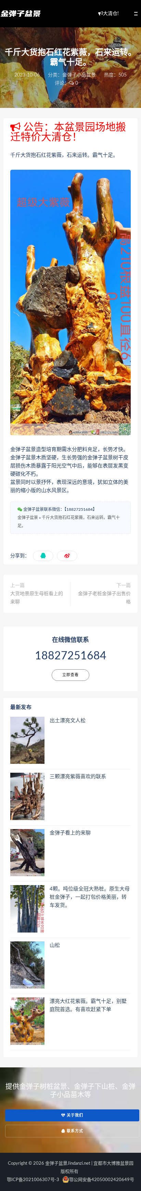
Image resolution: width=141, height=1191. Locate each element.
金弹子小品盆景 (79, 75)
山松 (55, 945)
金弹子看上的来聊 (70, 833)
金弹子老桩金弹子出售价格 (104, 597)
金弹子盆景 (27, 518)
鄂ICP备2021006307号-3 (33, 1180)
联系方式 (74, 1131)
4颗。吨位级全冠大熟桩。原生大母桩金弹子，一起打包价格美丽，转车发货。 (90, 897)
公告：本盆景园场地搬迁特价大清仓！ (68, 132)
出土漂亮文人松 (68, 720)
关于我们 (74, 1115)
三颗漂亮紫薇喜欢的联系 (78, 776)
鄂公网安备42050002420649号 (101, 1180)
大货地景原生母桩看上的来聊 (36, 597)
